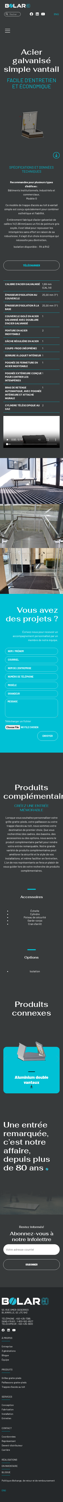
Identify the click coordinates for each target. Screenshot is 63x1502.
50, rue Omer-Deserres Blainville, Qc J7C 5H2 (15, 1311)
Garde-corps (35, 920)
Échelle (34, 910)
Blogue (6, 1472)
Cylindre (35, 914)
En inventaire (10, 1465)
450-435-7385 (23, 1318)
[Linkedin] (37, 14)
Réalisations (9, 1459)
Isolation (35, 971)
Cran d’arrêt (35, 923)
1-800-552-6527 (25, 1321)
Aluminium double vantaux (31, 1080)
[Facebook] (31, 14)
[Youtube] (43, 14)
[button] (5, 1058)
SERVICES (7, 1396)
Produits (7, 1369)
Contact (7, 1428)
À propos (7, 1337)
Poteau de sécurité (35, 917)
